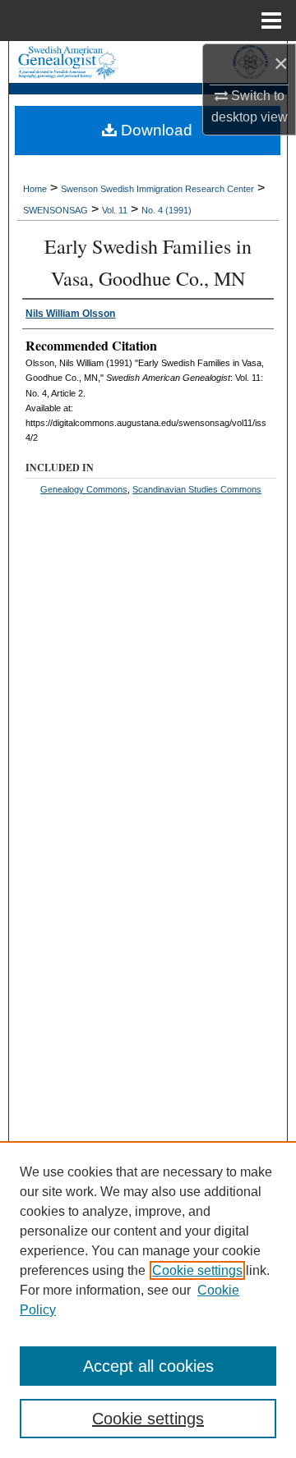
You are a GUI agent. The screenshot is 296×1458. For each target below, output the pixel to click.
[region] (148, 1299)
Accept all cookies (148, 1366)
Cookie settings (197, 1270)
